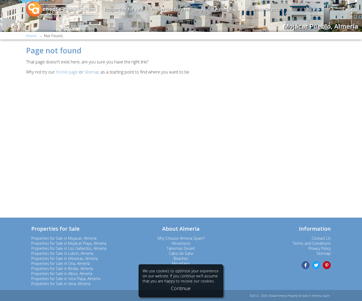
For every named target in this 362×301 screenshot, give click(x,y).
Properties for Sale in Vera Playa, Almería (65, 278)
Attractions (181, 243)
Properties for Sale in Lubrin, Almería (62, 253)
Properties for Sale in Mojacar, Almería (63, 238)
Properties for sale (123, 9)
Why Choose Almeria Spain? (181, 238)
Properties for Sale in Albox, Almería (61, 273)
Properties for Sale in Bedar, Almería (62, 268)
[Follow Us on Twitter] (316, 265)
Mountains (181, 263)
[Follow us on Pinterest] (327, 265)
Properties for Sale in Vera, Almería (60, 283)
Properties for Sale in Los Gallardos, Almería (68, 248)
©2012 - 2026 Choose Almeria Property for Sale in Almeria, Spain (290, 296)
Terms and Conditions (312, 243)
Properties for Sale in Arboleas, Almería (64, 258)
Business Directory (265, 9)
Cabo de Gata (181, 253)
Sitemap (91, 72)
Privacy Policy (320, 248)
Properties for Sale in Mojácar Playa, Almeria (68, 243)
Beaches (181, 258)
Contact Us (321, 238)
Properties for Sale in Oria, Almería (60, 263)
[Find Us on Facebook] (306, 265)
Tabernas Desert (181, 248)
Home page (67, 72)
